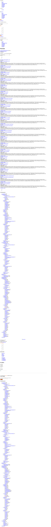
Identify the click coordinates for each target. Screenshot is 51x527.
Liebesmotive (6, 281)
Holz (5, 268)
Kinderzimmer (5, 334)
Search (1, 24)
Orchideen (6, 205)
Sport (5, 402)
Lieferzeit (3, 355)
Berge (6, 216)
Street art (5, 233)
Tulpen (6, 208)
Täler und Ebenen (7, 257)
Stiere (6, 328)
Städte (4, 224)
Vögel (6, 329)
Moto (5, 212)
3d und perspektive (6, 195)
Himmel (6, 218)
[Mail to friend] (2, 33)
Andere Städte (7, 225)
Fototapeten (3, 44)
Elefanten (6, 323)
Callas (6, 290)
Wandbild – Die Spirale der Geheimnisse (5, 112)
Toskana (6, 303)
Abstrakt (5, 197)
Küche (6, 319)
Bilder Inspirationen (6, 475)
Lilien (6, 203)
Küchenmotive (5, 214)
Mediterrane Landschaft (8, 407)
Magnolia (6, 249)
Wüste (6, 223)
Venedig (6, 232)
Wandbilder (3, 15)
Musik (6, 213)
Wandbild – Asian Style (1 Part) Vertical (5, 67)
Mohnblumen (6, 204)
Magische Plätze (7, 313)
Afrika (4, 284)
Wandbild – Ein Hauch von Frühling (5, 119)
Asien (4, 200)
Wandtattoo (3, 6)
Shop (2, 2)
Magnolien (6, 480)
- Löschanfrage (4, 360)
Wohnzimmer (5, 336)
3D (5, 384)
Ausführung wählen (2, 65)
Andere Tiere (6, 511)
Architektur (6, 261)
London (6, 228)
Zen (4, 331)
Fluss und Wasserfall (7, 217)
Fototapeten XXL (4, 242)
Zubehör (3, 337)
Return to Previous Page (3, 51)
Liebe (6, 387)
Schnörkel (6, 238)
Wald (5, 222)
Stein (5, 270)
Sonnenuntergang (7, 301)
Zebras (6, 518)
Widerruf (3, 354)
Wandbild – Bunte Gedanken (4, 93)
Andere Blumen (7, 201)
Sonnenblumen (7, 207)
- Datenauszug (4, 359)
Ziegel (6, 239)
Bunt (5, 468)
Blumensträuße (7, 478)
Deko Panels (5, 209)
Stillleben (5, 318)
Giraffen (6, 513)
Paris (5, 229)
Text (4, 265)
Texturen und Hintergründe (7, 234)
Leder (6, 237)
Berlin (6, 311)
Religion (5, 308)
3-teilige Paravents (6, 275)
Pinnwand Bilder (4, 465)
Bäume (6, 198)
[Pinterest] (2, 31)
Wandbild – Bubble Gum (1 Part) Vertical (5, 80)
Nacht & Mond (7, 300)
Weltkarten (5, 273)
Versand (3, 356)
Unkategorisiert (4, 277)
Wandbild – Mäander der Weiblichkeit (5, 183)
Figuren (6, 280)
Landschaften (5, 215)
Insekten (6, 326)
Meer (5, 219)
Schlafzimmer (5, 335)
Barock (6, 235)
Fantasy (4, 210)
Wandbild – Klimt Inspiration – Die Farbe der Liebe (6, 177)
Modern (6, 199)
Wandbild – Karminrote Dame (4, 170)
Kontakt (3, 18)
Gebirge (6, 298)
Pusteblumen (6, 251)
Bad (4, 333)
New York (6, 314)
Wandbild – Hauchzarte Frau (4, 164)
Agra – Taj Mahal (7, 498)
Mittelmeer (6, 488)
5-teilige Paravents (6, 276)
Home (2, 41)
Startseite (1, 50)
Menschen (7, 50)
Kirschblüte (6, 202)
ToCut (6, 375)
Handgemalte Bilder (4, 3)
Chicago (6, 227)
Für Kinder (5, 253)
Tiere (4, 240)
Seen (5, 220)
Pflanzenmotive (7, 282)
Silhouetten (6, 496)
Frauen (6, 306)
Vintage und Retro (6, 241)
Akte (5, 305)
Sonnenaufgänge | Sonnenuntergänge (9, 445)
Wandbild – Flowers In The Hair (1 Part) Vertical (6, 125)
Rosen (6, 206)
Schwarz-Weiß (7, 283)
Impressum (3, 353)
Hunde (6, 325)
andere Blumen (7, 289)
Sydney (6, 317)
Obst (5, 320)
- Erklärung (3, 358)
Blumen (6, 236)
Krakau (3, 274)
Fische (6, 324)
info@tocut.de (4, 342)
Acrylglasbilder (4, 382)
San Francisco (7, 231)
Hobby (4, 211)
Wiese (6, 397)
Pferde (6, 516)
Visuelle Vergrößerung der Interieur (9, 196)
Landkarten (5, 296)
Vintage (4, 330)
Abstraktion (5, 279)
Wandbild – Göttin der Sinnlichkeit (4, 151)
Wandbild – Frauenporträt (3, 138)
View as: (1, 55)
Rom (5, 230)
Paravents (3, 5)
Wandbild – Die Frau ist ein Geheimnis (5, 106)
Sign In (3, 9)
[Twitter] (2, 28)
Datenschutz (3, 357)
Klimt (6, 287)
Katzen (6, 327)
